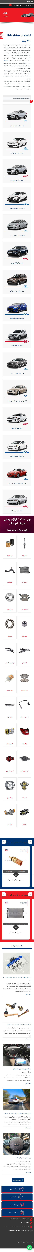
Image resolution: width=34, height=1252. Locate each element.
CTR (25, 63)
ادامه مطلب (28, 994)
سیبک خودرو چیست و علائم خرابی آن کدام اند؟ (19, 1024)
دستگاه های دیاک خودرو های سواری (22, 1069)
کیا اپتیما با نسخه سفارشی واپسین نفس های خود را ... (17, 1113)
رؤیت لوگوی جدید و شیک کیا (23, 1158)
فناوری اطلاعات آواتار (21, 1242)
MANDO (6, 60)
